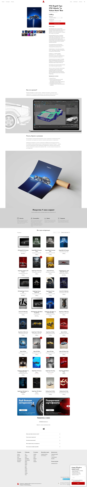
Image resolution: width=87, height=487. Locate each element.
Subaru (26, 464)
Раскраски (19, 461)
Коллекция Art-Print (54, 463)
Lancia (26, 471)
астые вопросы (54, 457)
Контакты (80, 1)
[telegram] (84, 1)
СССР (34, 457)
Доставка (52, 458)
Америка (35, 454)
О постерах (8, 1)
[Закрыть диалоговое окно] (85, 466)
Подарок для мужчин (54, 454)
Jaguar (26, 461)
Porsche (26, 455)
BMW (26, 467)
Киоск (71, 1)
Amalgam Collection (44, 454)
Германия (35, 461)
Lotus (26, 465)
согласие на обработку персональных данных (77, 480)
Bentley (26, 462)
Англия (35, 455)
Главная (3, 1)
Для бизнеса (75, 1)
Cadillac (26, 473)
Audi (25, 454)
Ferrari (26, 457)
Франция (35, 458)
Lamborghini (27, 458)
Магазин (12, 1)
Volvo (26, 474)
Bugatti (26, 468)
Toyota (26, 470)
